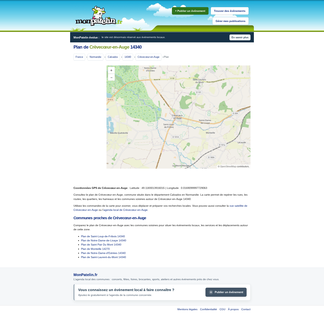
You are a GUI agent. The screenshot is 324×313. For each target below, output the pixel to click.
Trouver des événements (229, 10)
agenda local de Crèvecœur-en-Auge (126, 209)
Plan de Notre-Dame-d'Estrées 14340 (103, 252)
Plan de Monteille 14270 (95, 248)
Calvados (113, 57)
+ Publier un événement (190, 10)
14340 (127, 57)
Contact (245, 309)
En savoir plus (240, 37)
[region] (178, 117)
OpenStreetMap (228, 166)
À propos (233, 309)
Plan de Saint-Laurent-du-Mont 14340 (103, 257)
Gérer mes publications (230, 21)
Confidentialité (208, 309)
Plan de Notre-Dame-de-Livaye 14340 (103, 240)
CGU (222, 309)
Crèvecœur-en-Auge (148, 57)
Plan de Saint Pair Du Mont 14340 (101, 244)
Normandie (95, 57)
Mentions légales (187, 309)
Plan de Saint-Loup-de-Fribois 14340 (103, 236)
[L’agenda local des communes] (98, 16)
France (79, 57)
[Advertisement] (89, 123)
